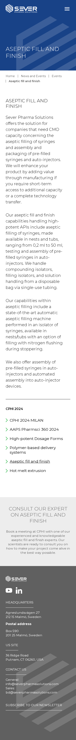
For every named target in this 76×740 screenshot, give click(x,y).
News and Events (33, 76)
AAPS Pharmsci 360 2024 (34, 429)
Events (57, 76)
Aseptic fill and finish (24, 81)
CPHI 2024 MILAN (26, 420)
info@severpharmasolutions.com (32, 684)
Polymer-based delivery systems (33, 450)
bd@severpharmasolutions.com (31, 692)
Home (10, 76)
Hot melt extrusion (28, 470)
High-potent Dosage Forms (36, 438)
